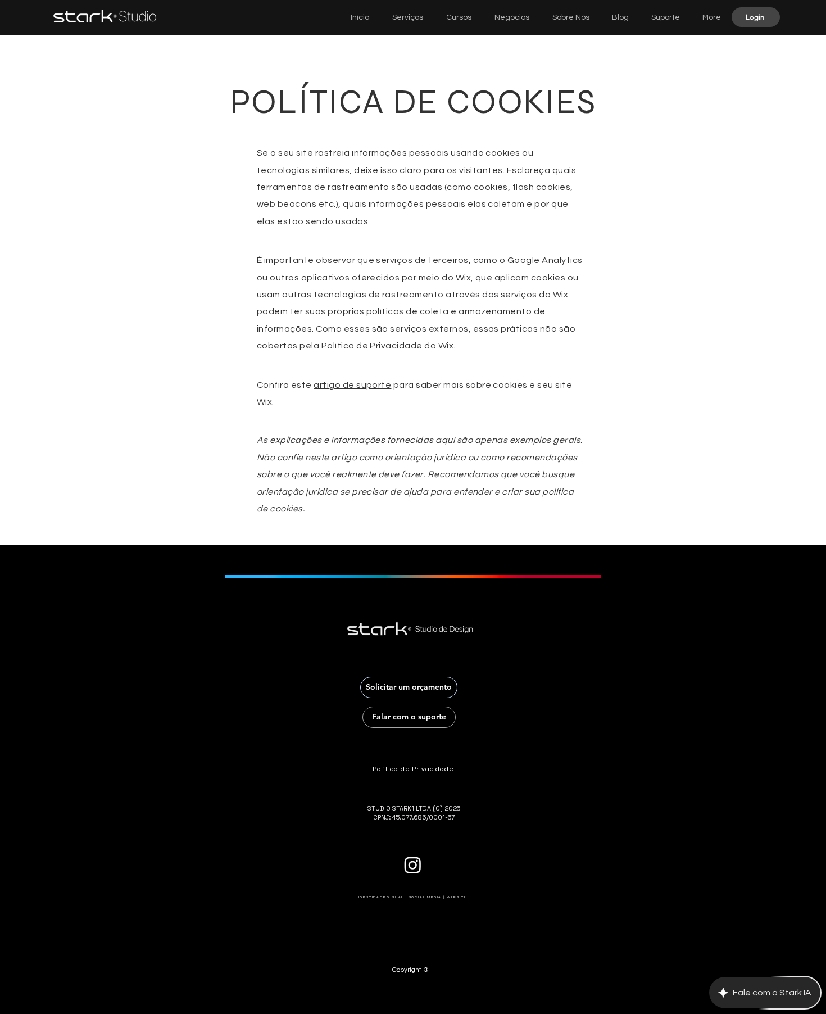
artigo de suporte (352, 385)
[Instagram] (413, 865)
